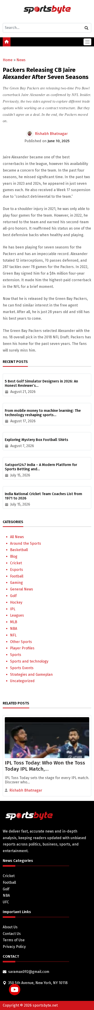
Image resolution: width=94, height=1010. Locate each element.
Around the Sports (25, 543)
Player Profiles (22, 648)
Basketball (19, 550)
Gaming (16, 582)
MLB (13, 622)
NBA (13, 628)
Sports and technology (29, 661)
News (21, 60)
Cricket (16, 563)
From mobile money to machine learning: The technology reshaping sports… (43, 412)
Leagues (17, 615)
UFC (6, 902)
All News (17, 537)
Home (8, 60)
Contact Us (12, 934)
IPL (12, 609)
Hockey (16, 602)
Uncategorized (22, 681)
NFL (13, 635)
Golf (13, 596)
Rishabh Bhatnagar (51, 134)
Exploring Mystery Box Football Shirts (36, 440)
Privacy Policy (14, 946)
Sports (15, 655)
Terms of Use (14, 940)
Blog (13, 556)
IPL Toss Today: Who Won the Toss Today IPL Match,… (45, 766)
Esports (16, 569)
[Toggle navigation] (87, 41)
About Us (10, 927)
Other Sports (21, 642)
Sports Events (22, 668)
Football (16, 576)
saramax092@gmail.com (28, 971)
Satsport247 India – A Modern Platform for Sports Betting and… (41, 467)
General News (21, 589)
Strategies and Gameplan (31, 674)
